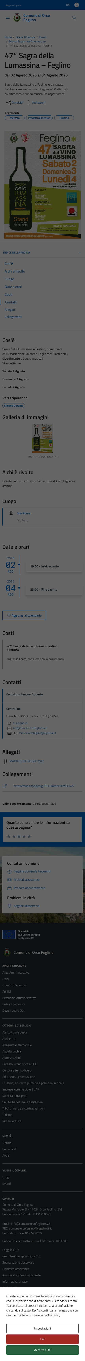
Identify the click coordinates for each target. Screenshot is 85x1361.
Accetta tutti (42, 1350)
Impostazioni (42, 1328)
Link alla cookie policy (46, 1315)
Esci (42, 1339)
